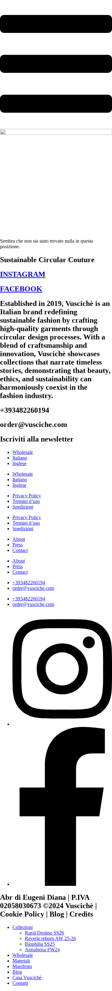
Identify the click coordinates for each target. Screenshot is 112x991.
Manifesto (22, 966)
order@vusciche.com (33, 588)
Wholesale (22, 452)
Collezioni (22, 927)
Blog (17, 972)
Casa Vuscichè (26, 977)
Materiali (21, 960)
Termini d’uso (26, 501)
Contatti (20, 983)
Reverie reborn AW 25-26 (50, 938)
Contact (20, 550)
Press (17, 544)
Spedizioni (22, 506)
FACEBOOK (21, 289)
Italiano (19, 457)
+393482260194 (28, 582)
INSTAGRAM (22, 274)
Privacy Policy (26, 495)
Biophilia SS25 (40, 944)
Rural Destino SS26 (44, 932)
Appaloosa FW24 (42, 949)
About (18, 539)
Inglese (19, 463)
